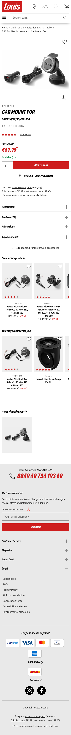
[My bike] (45, 6)
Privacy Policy (10, 589)
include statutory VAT (22, 187)
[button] (65, 17)
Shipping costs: (9, 191)
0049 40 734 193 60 (39, 476)
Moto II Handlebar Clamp (49, 379)
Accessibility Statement (15, 606)
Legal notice (9, 578)
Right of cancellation (14, 595)
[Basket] (66, 6)
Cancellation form (12, 601)
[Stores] (34, 6)
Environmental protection (16, 612)
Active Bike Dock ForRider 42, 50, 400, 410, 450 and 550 (17, 309)
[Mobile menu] (4, 17)
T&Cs (5, 584)
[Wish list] (55, 6)
